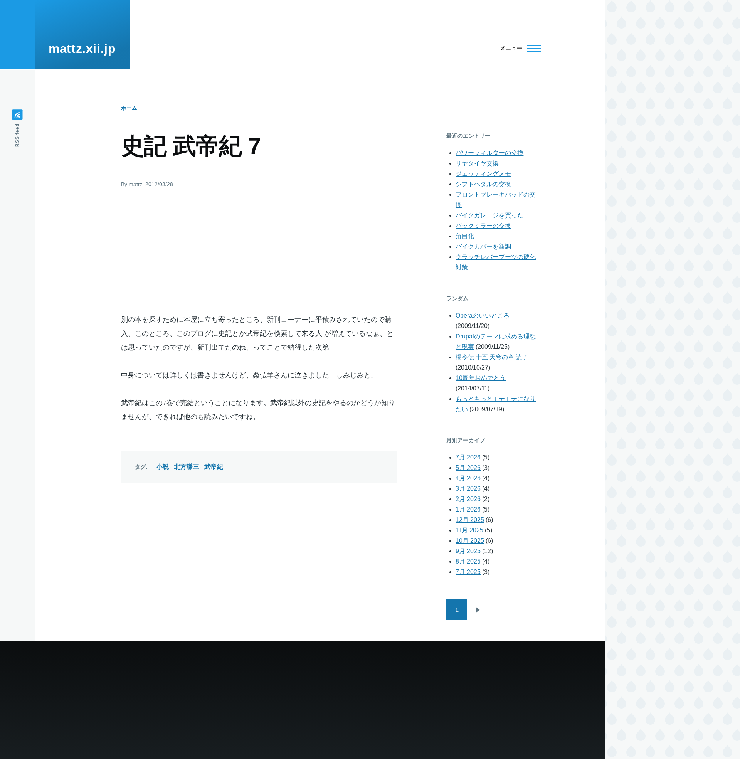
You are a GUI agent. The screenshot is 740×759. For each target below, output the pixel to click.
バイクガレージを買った (489, 215)
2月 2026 (468, 499)
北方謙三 (186, 466)
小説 (162, 466)
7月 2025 (468, 572)
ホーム (129, 108)
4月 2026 (468, 478)
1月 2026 (468, 509)
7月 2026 (468, 457)
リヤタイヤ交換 (477, 163)
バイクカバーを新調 (483, 246)
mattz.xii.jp (82, 49)
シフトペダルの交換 (483, 184)
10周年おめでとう (481, 378)
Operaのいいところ (483, 315)
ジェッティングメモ (483, 173)
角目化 (465, 236)
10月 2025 (470, 540)
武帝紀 (213, 466)
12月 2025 (470, 520)
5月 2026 (468, 467)
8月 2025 (468, 561)
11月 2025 (469, 530)
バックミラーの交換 (483, 225)
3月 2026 (468, 488)
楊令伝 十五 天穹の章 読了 (492, 357)
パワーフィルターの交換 (489, 153)
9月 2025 (468, 551)
